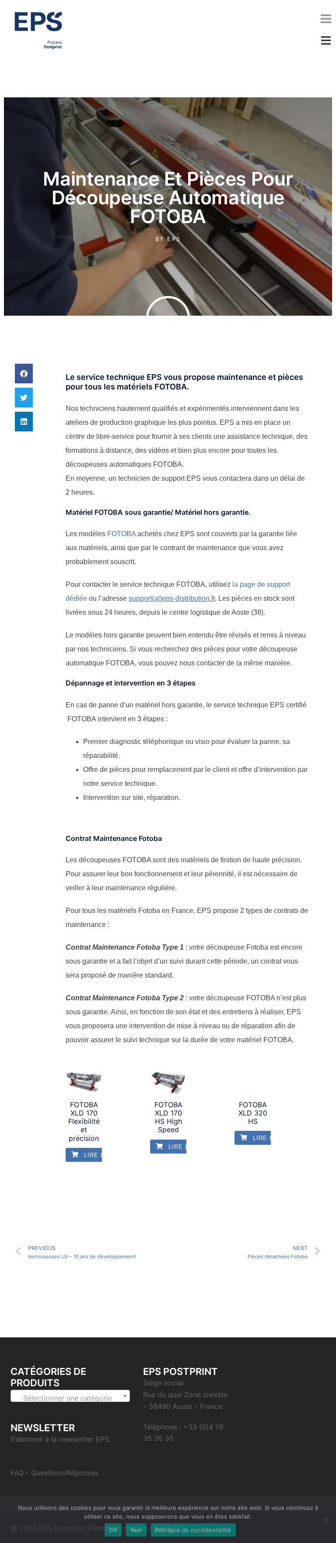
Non (136, 1529)
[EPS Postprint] (38, 29)
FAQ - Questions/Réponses (54, 1472)
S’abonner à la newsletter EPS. (60, 1439)
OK (113, 1529)
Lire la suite (106, 1155)
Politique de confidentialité (193, 1529)
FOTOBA (121, 533)
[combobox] (70, 1396)
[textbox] (70, 1398)
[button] (24, 373)
